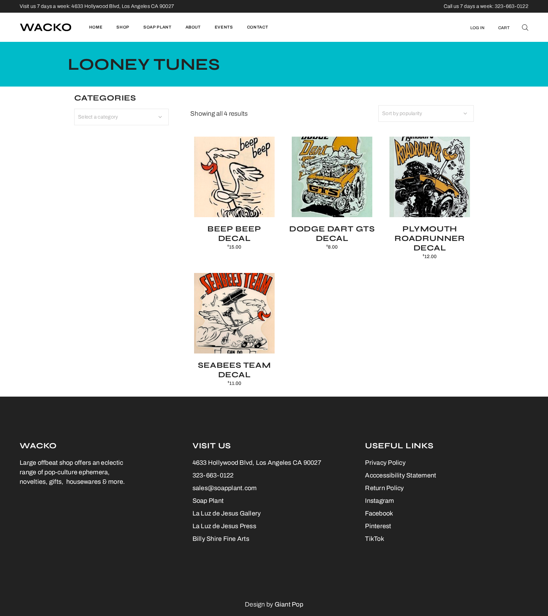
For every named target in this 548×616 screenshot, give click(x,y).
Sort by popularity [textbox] (402, 113)
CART (504, 28)
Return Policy (384, 487)
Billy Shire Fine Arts (220, 538)
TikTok (374, 538)
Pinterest (378, 525)
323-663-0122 (213, 475)
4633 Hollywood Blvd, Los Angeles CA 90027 (122, 6)
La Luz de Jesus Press (224, 525)
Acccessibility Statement (400, 475)
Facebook (379, 513)
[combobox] (426, 113)
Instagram (379, 500)
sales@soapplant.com (224, 487)
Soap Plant (208, 500)
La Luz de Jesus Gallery (226, 513)
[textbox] (121, 117)
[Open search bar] (525, 27)
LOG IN (477, 28)
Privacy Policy (385, 462)
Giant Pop (289, 604)
